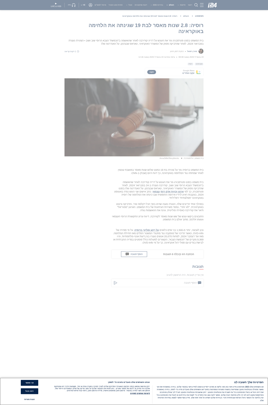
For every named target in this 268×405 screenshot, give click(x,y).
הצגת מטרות (29, 399)
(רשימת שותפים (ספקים (140, 393)
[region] (134, 391)
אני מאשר (29, 383)
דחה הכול (29, 391)
